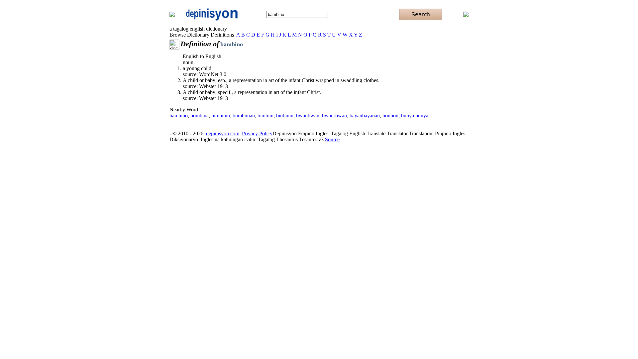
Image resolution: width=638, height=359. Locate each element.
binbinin (284, 115)
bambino (178, 115)
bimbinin (220, 115)
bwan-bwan (334, 115)
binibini (265, 115)
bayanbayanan (365, 115)
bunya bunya (414, 115)
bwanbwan (307, 115)
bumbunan (244, 115)
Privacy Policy (257, 133)
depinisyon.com (222, 133)
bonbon (390, 115)
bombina (199, 115)
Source (332, 139)
